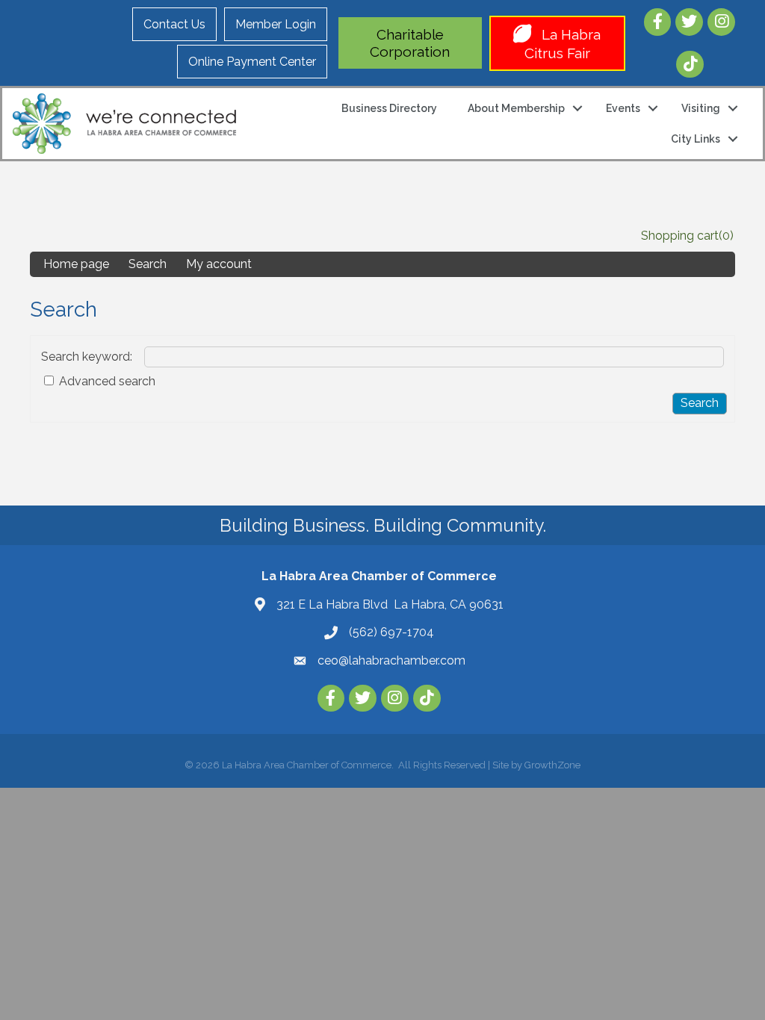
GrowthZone (552, 765)
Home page (76, 264)
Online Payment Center (252, 62)
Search (147, 264)
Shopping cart (680, 235)
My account (219, 264)
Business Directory (389, 108)
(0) (726, 235)
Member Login (275, 24)
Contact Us (174, 24)
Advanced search (107, 381)
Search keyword (85, 356)
